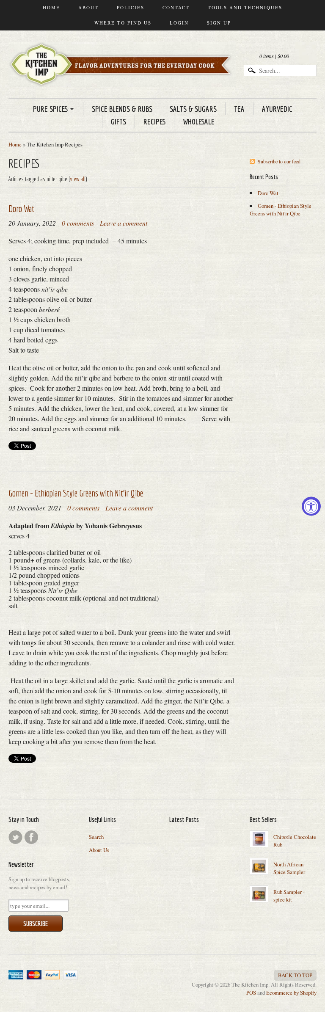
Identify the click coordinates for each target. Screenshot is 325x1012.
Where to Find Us (122, 22)
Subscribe (35, 923)
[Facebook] (31, 837)
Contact (176, 7)
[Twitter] (15, 837)
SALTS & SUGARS (193, 108)
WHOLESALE (199, 121)
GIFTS (118, 121)
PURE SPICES (50, 108)
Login (179, 22)
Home (51, 7)
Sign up (219, 22)
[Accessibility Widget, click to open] (311, 506)
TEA (239, 108)
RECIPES (154, 121)
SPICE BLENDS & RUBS (122, 108)
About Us (99, 850)
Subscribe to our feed (279, 161)
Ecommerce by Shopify (291, 992)
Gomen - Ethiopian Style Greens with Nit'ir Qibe (75, 493)
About (88, 7)
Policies (130, 7)
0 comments (78, 222)
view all (77, 179)
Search (96, 837)
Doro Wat (21, 208)
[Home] (122, 74)
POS (251, 992)
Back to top (295, 975)
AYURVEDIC (277, 108)
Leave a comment (123, 222)
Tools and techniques (245, 7)
